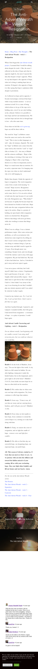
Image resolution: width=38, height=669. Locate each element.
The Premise (9, 481)
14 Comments (28, 35)
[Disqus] (19, 576)
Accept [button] (16, 665)
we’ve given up (25, 126)
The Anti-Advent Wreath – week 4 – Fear (18, 495)
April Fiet (10, 35)
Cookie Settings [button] (7, 665)
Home (7, 52)
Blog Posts (13, 52)
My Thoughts (19, 9)
